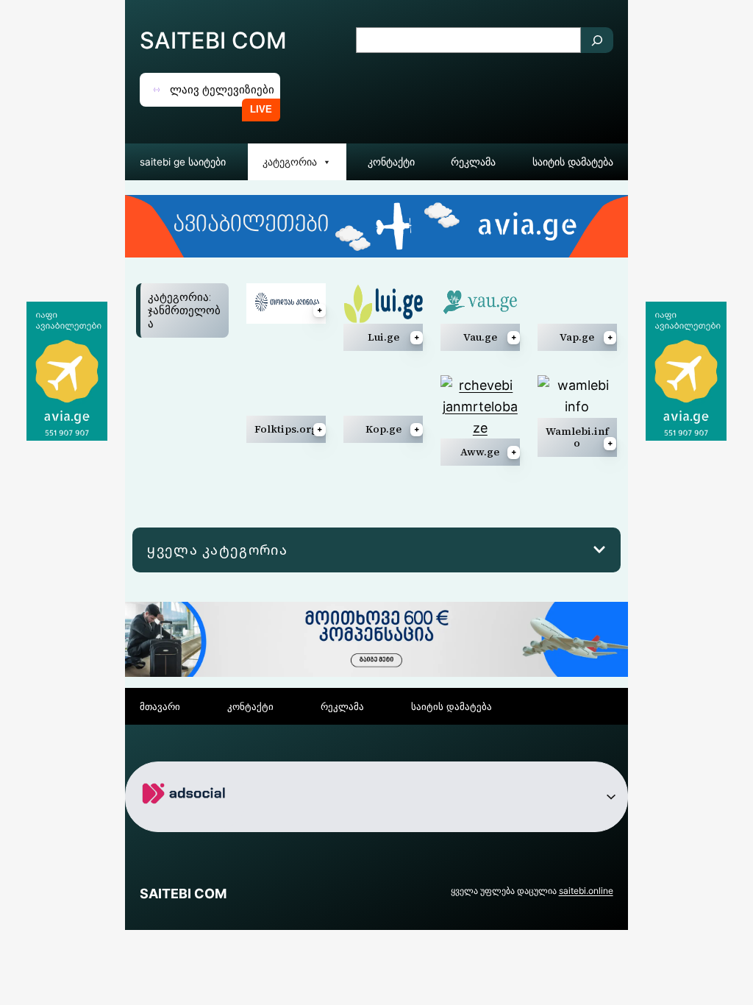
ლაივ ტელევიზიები (222, 89)
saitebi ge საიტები (183, 162)
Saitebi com (213, 40)
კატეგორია (290, 162)
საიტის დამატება (572, 162)
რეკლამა (473, 162)
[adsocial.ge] (186, 820)
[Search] (597, 40)
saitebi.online (586, 890)
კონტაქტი (391, 162)
